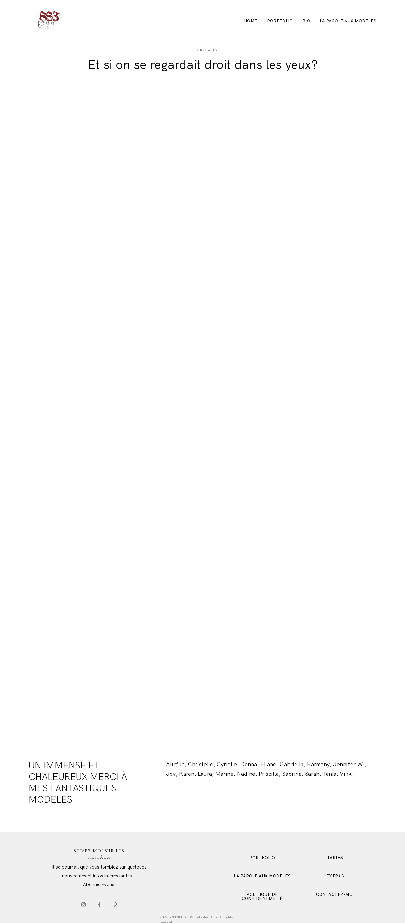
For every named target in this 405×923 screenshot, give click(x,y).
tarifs (335, 857)
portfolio (262, 857)
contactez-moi (335, 894)
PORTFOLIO (280, 21)
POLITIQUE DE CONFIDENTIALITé (262, 896)
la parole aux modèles (262, 876)
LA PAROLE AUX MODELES (348, 21)
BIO (306, 21)
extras (335, 876)
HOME (251, 21)
